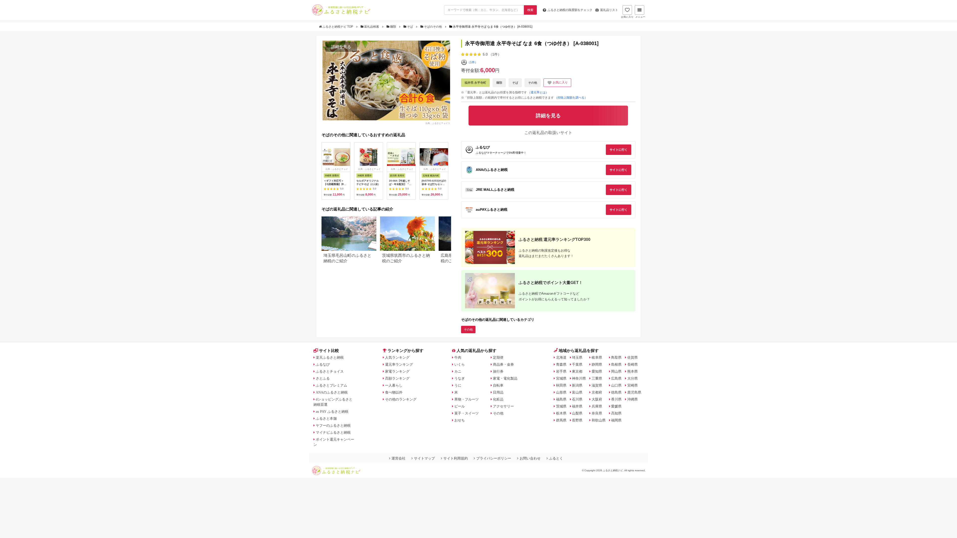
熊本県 (632, 371)
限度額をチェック (570, 10)
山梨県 (577, 413)
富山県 (577, 392)
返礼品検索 (371, 26)
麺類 (393, 26)
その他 (532, 82)
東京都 (577, 371)
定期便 (498, 357)
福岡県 (616, 420)
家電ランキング (397, 371)
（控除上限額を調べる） (571, 97)
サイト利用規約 (455, 458)
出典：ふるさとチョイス (437, 123)
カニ (457, 371)
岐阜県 (597, 357)
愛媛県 (616, 406)
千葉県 (577, 364)
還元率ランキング (399, 364)
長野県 (577, 420)
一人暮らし (393, 385)
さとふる (323, 378)
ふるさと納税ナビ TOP (338, 26)
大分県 (632, 378)
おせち (459, 420)
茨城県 (561, 406)
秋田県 (561, 385)
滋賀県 (597, 385)
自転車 (498, 385)
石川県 (577, 399)
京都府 (597, 392)
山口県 (616, 385)
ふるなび (323, 364)
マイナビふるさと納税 (333, 432)
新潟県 (577, 385)
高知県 (616, 413)
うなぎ (459, 378)
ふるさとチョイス (330, 371)
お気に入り (627, 16)
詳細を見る (341, 47)
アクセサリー (503, 406)
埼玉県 (577, 357)
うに (457, 385)
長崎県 (632, 364)
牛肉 (457, 357)
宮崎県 (632, 385)
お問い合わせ (530, 458)
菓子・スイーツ (466, 413)
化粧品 (498, 399)
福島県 (561, 399)
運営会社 (398, 458)
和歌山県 (599, 420)
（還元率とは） (538, 92)
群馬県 (561, 420)
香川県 (616, 399)
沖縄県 (632, 399)
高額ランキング (397, 378)
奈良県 (597, 413)
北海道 (561, 357)
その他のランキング (400, 399)
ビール (459, 406)
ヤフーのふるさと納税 (333, 425)
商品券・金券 (503, 364)
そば (410, 26)
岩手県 (561, 371)
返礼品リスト (609, 10)
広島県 (616, 378)
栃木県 (561, 413)
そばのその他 (433, 26)
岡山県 (616, 371)
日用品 (498, 392)
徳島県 (616, 392)
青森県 (561, 364)
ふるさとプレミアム (331, 385)
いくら (459, 364)
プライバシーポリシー (493, 458)
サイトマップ (424, 458)
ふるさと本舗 (326, 418)
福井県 (577, 406)
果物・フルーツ (466, 399)
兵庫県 (597, 406)
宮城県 (561, 378)
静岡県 (597, 364)
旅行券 (498, 371)
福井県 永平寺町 (475, 82)
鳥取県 (616, 357)
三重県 (597, 378)
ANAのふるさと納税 (332, 392)
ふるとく (556, 458)
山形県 (561, 392)
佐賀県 (632, 357)
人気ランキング (397, 357)
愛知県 (597, 371)
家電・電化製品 (505, 378)
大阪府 (597, 399)
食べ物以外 (393, 392)
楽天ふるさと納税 (330, 357)
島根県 (616, 364)
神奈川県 (579, 378)
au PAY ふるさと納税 (332, 411)
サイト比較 (329, 350)
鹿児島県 (634, 392)
